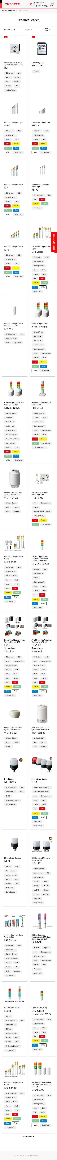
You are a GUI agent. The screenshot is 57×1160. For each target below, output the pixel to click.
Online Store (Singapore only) (40, 4)
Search (28, 29)
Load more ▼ (28, 1136)
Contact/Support (54, 242)
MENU (52, 6)
